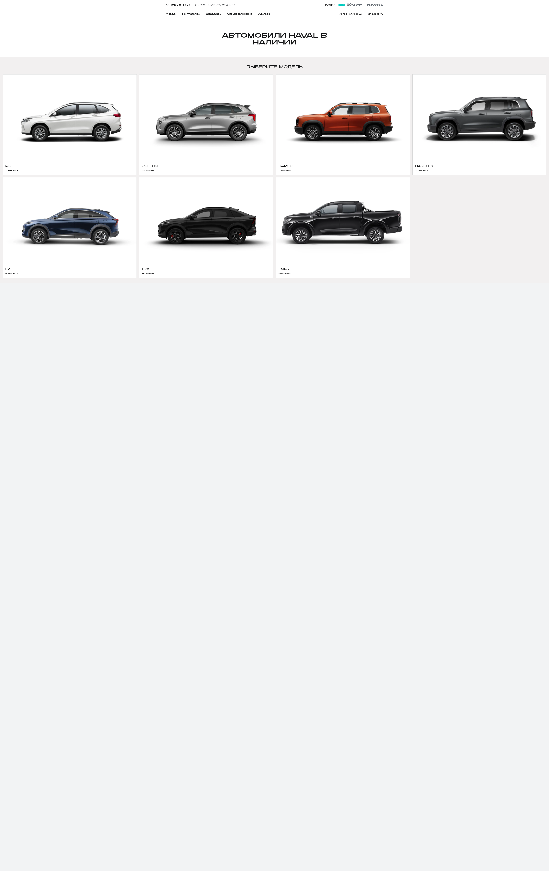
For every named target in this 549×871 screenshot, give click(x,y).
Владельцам (213, 14)
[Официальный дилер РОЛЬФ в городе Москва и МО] (365, 4)
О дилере (263, 14)
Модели (171, 14)
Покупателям (191, 14)
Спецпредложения (239, 14)
